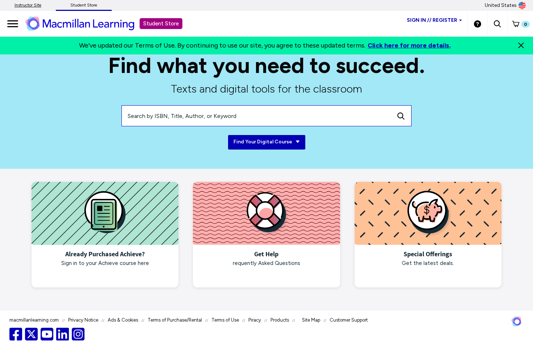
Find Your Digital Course (263, 142)
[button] (497, 23)
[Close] (521, 45)
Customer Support (349, 320)
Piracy (254, 320)
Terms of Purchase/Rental (175, 320)
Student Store (83, 5)
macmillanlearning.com (34, 320)
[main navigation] (12, 23)
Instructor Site (28, 5)
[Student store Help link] (477, 23)
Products (279, 320)
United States (501, 5)
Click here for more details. (409, 45)
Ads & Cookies (123, 320)
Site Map (311, 320)
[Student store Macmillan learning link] (85, 23)
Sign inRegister (432, 20)
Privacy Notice (83, 320)
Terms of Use (225, 320)
